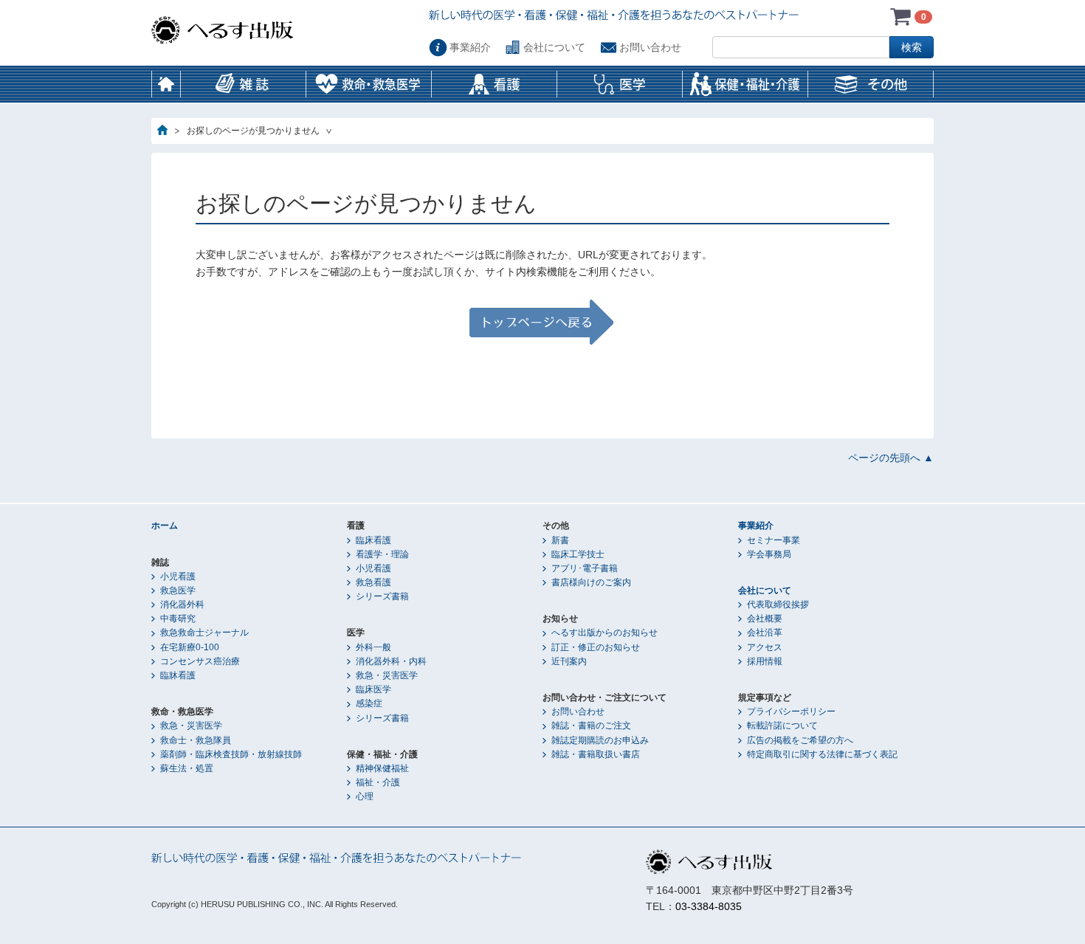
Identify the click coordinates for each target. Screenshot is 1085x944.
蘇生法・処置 (186, 768)
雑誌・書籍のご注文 (591, 725)
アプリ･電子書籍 (584, 568)
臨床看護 (373, 540)
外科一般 (373, 647)
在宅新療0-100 (189, 647)
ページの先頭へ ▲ (891, 458)
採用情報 (764, 661)
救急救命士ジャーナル (204, 632)
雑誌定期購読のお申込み (600, 740)
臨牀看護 (178, 675)
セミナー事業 (773, 540)
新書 (560, 540)
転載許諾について (782, 725)
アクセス (764, 647)
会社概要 (764, 618)
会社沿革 (764, 632)
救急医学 (178, 590)
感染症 (369, 703)
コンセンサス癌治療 (200, 661)
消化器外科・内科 (391, 661)
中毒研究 (178, 618)
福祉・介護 (378, 782)
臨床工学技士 (577, 554)
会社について (554, 47)
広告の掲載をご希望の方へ (800, 740)
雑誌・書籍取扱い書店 (595, 754)
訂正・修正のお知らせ (595, 647)
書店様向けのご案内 (591, 582)
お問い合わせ (650, 47)
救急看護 (373, 582)
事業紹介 (470, 47)
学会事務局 (769, 554)
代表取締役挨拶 (778, 604)
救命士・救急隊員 (195, 740)
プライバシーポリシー (791, 711)
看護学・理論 (382, 554)
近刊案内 (569, 661)
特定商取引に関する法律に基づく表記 (822, 754)
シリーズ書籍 (382, 596)
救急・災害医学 (191, 725)
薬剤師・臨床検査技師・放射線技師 (231, 754)
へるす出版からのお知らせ (604, 632)
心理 (364, 796)
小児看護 (178, 576)
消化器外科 (182, 604)
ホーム (166, 84)
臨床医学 (373, 689)
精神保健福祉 (382, 768)
